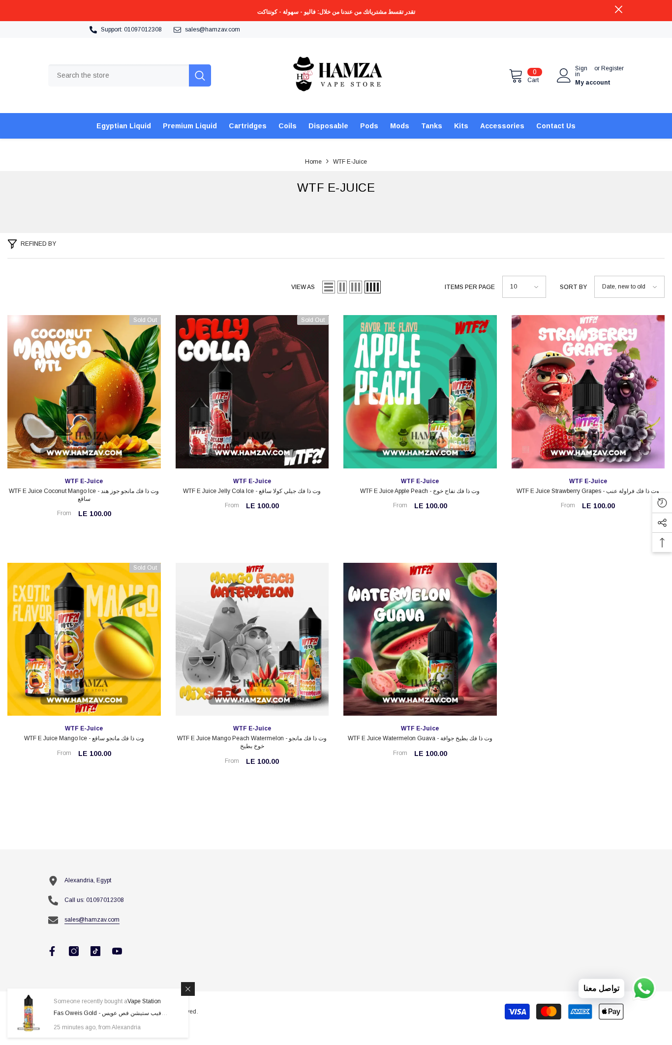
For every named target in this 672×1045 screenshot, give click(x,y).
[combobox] (118, 75)
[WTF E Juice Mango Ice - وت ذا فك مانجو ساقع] (84, 639)
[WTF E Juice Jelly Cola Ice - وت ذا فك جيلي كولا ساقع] (252, 391)
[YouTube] (117, 951)
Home (313, 161)
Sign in (581, 71)
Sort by (573, 287)
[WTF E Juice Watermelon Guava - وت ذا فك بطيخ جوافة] (420, 639)
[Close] (188, 989)
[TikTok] (95, 951)
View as (303, 287)
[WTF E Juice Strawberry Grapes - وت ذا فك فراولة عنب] (588, 391)
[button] (328, 287)
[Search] (129, 75)
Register (612, 68)
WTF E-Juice (350, 161)
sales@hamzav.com (212, 29)
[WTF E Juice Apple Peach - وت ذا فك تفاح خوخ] (420, 391)
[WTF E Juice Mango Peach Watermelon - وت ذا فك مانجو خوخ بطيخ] (252, 639)
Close (618, 9)
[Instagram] (73, 951)
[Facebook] (52, 951)
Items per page (470, 287)
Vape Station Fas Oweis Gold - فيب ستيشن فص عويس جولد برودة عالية (107, 1013)
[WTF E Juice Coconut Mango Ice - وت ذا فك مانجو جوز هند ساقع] (84, 391)
